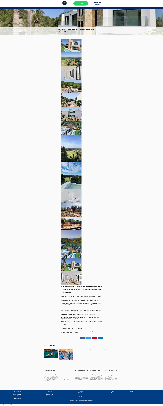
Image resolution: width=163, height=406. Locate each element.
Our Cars (97, 4)
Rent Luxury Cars (81, 396)
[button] (82, 338)
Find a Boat (97, 2)
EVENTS (81, 391)
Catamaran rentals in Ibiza (17, 394)
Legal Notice (113, 391)
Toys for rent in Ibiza (49, 395)
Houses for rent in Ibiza (49, 394)
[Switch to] (89, 8)
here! (11, 404)
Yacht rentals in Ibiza (17, 398)
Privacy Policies (113, 392)
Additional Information (81, 392)
